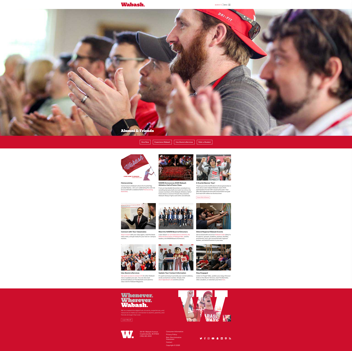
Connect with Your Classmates (133, 232)
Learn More (126, 320)
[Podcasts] (226, 338)
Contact (169, 342)
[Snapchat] (217, 338)
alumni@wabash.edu (166, 280)
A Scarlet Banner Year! (205, 183)
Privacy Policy (171, 334)
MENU (225, 5)
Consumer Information (174, 331)
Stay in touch (125, 234)
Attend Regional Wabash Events (209, 232)
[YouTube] (213, 338)
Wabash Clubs (220, 234)
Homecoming (126, 183)
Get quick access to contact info (132, 276)
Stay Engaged (202, 273)
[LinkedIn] (222, 338)
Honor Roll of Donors (203, 197)
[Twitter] (201, 338)
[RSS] (230, 338)
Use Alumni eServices (130, 273)
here (223, 280)
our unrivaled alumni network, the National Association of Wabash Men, (174, 235)
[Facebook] (204, 338)
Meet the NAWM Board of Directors (173, 232)
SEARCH (217, 5)
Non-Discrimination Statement (173, 338)
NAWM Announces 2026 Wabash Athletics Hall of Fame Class (172, 184)
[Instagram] (209, 338)
